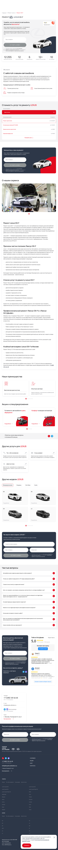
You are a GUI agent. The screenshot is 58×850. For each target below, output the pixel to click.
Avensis (3, 804)
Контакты (32, 765)
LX (31, 508)
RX (31, 491)
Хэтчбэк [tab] (27, 485)
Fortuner (30, 799)
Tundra (30, 797)
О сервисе (32, 758)
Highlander (4, 794)
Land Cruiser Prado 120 (6, 791)
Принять (26, 845)
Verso (3, 807)
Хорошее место (47, 24)
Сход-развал (38, 453)
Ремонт (3, 782)
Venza (3, 799)
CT (29, 833)
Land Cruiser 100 (5, 789)
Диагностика (10, 464)
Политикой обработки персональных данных (15, 50)
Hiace (30, 809)
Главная (4, 13)
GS (29, 825)
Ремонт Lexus (11, 13)
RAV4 (30, 791)
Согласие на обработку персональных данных (14, 49)
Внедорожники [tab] (7, 485)
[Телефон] (3, 758)
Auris (30, 804)
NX (4, 491)
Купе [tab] (35, 485)
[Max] (26, 672)
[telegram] (5, 709)
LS (2, 830)
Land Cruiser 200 (32, 786)
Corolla (30, 802)
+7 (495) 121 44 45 (11, 698)
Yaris (30, 807)
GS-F (3, 828)
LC (2, 833)
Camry (3, 802)
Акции (31, 760)
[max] (7, 709)
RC (29, 830)
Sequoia (3, 797)
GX (4, 508)
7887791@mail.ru (8, 844)
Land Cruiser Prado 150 (33, 789)
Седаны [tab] (18, 485)
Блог (31, 763)
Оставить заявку (15, 45)
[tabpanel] (29, 128)
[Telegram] (6, 758)
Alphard (3, 809)
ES (2, 825)
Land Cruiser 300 (5, 786)
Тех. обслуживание (12, 453)
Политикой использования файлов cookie (35, 840)
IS (29, 828)
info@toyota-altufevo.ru (10, 705)
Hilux (30, 794)
